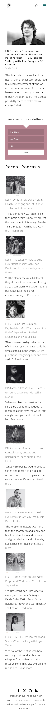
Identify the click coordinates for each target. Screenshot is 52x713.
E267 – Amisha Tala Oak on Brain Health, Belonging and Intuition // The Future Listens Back (24, 204)
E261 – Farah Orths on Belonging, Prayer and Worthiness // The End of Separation (25, 581)
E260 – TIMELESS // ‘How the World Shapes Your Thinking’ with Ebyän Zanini (25, 641)
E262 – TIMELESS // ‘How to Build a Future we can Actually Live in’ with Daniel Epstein (25, 517)
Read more (17, 230)
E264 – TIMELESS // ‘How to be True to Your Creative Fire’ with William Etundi (25, 392)
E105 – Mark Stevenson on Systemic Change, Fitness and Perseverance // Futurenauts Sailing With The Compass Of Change (24, 58)
